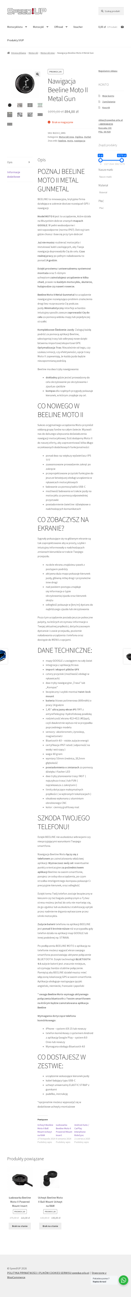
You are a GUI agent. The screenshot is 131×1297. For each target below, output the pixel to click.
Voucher (78, 27)
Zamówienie (108, 101)
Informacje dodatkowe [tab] (13, 174)
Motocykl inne (48, 52)
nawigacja (79, 140)
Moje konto (108, 95)
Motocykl (38, 27)
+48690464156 (105, 124)
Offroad (58, 27)
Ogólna (79, 136)
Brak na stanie (19, 1226)
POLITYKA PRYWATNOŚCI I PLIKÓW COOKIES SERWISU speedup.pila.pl (48, 1272)
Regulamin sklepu (107, 70)
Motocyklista (15, 27)
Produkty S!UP (15, 40)
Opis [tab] (9, 162)
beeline (62, 140)
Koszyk (106, 107)
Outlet (87, 136)
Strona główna (18, 52)
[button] (37, 74)
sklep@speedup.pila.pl (110, 120)
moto (70, 140)
